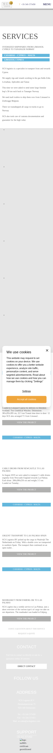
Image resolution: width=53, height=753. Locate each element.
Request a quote (26, 634)
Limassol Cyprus (14, 60)
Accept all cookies (26, 399)
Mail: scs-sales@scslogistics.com (26, 721)
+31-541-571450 (27, 4)
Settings (26, 391)
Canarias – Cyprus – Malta (19, 55)
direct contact (26, 666)
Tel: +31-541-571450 (26, 714)
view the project (26, 422)
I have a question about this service (26, 629)
